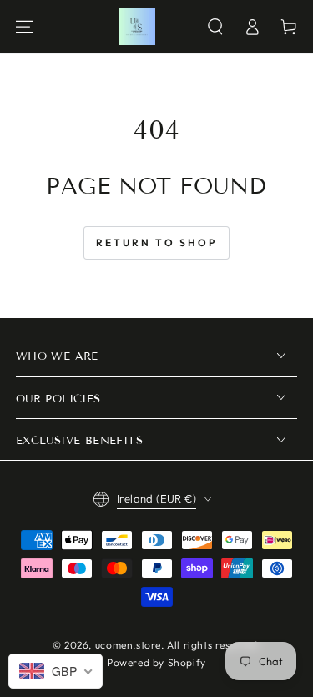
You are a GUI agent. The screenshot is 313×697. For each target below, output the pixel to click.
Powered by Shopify (156, 662)
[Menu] (24, 27)
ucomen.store (128, 645)
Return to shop (156, 242)
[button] (215, 27)
